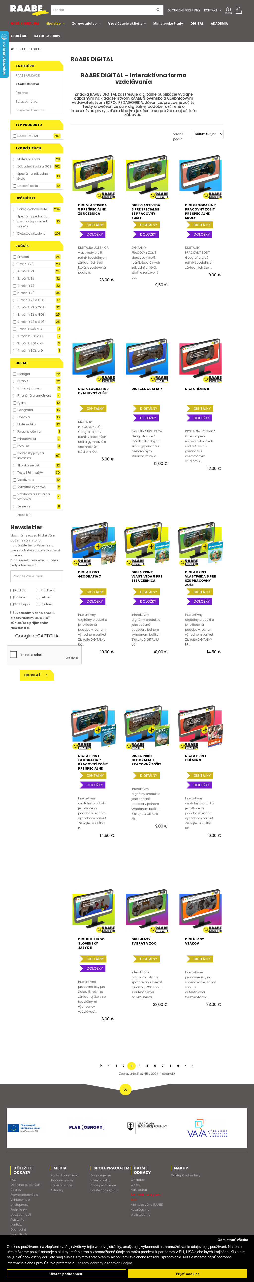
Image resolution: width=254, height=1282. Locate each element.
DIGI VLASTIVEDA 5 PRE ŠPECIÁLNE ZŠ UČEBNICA (92, 209)
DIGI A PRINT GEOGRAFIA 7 (89, 574)
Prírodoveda (26, 439)
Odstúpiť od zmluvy (185, 1175)
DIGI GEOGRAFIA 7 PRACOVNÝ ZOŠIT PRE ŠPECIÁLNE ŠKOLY (200, 211)
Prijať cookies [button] (187, 1274)
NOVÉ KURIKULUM (24, 23)
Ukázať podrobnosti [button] (66, 1274)
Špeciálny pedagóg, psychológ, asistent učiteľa (32, 221)
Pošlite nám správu (105, 1190)
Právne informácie (24, 1195)
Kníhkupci (22, 604)
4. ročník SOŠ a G (30, 350)
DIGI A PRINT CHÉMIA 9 (195, 757)
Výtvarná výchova (31, 487)
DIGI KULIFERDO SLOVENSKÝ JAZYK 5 (91, 943)
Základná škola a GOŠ (34, 166)
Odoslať (32, 675)
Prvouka (23, 446)
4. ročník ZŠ (25, 286)
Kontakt (210, 10)
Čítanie (22, 381)
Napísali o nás (62, 1185)
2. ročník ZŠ (25, 271)
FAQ (13, 1180)
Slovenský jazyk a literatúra (30, 455)
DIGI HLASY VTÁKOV (194, 941)
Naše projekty (100, 1180)
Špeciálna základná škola (32, 176)
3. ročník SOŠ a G (30, 343)
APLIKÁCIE (18, 36)
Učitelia (20, 597)
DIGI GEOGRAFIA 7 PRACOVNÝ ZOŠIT (93, 390)
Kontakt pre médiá (64, 1175)
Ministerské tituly (168, 23)
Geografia (25, 410)
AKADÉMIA (219, 23)
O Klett (135, 1185)
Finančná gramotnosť (34, 395)
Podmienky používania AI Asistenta (20, 1214)
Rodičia (20, 590)
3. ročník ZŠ (25, 278)
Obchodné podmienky (183, 10)
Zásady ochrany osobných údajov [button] (104, 1263)
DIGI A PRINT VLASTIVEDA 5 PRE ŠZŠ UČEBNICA (146, 576)
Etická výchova (28, 388)
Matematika (26, 424)
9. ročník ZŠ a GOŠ (30, 322)
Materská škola (28, 159)
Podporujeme (101, 1175)
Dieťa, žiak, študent (31, 233)
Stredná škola (27, 186)
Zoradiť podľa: (177, 136)
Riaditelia (48, 590)
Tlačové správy (62, 1180)
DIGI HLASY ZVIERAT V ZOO (144, 941)
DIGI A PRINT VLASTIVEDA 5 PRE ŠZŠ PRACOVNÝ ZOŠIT (200, 578)
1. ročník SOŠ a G (29, 329)
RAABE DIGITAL (30, 49)
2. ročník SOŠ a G (30, 336)
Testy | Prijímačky (30, 472)
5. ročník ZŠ (25, 293)
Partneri (46, 604)
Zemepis (23, 506)
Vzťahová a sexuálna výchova (33, 496)
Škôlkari (23, 257)
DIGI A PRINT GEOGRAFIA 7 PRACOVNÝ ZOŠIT (146, 760)
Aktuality (57, 1190)
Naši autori (139, 1190)
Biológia (23, 374)
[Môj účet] (228, 10)
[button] (220, 10)
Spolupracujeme (103, 1185)
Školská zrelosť (28, 465)
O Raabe (137, 1180)
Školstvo (53, 23)
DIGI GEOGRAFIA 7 (146, 388)
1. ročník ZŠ (25, 264)
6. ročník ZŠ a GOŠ (30, 300)
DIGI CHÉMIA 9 (197, 388)
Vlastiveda (25, 480)
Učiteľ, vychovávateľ (32, 209)
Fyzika (22, 403)
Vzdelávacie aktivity (125, 23)
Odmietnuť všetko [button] (233, 1240)
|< (101, 1066)
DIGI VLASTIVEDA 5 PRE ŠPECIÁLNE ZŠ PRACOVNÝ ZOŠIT (145, 211)
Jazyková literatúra (30, 110)
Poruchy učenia (29, 431)
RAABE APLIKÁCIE (28, 75)
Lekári (45, 597)
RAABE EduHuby (47, 36)
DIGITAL (196, 23)
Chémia (23, 417)
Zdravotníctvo (84, 23)
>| (193, 1066)
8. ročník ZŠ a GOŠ (30, 314)
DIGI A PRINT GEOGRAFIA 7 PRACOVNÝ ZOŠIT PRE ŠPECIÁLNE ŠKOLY (93, 764)
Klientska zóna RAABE (147, 1204)
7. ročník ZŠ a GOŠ (30, 307)
